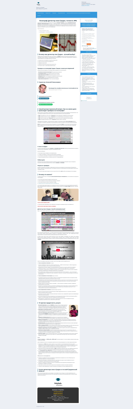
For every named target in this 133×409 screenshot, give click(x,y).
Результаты (84, 45)
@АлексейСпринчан (60, 395)
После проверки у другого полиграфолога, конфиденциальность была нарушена (88, 38)
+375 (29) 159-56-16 (58, 391)
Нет (83, 32)
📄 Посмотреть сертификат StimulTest (45, 104)
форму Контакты (85, 5)
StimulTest (51, 32)
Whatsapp (93, 23)
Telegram (88, 4)
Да (83, 31)
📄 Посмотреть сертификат (43, 98)
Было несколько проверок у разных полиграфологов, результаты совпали (88, 34)
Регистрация (88, 21)
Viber (88, 23)
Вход (91, 21)
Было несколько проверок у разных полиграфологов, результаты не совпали (88, 36)
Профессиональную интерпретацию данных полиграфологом (48, 183)
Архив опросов (88, 45)
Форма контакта (58, 393)
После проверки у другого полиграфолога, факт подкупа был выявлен (87, 41)
